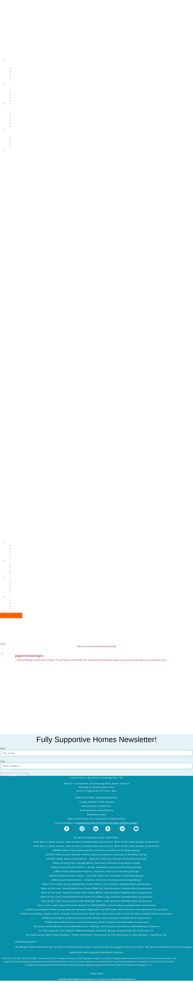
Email (2, 762)
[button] (96, 346)
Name (2, 749)
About (11, 60)
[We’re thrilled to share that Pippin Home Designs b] (169, 691)
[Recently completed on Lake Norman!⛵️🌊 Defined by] (72, 677)
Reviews (17, 144)
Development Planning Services (33, 97)
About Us (18, 68)
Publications (21, 147)
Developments (21, 123)
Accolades (19, 141)
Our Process (20, 91)
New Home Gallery (24, 112)
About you (19, 71)
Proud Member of (96, 823)
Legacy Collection (25, 126)
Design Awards (22, 138)
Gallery (12, 103)
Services (12, 83)
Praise (11, 129)
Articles (18, 74)
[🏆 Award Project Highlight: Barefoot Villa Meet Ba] (23, 702)
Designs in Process (25, 118)
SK (134, 979)
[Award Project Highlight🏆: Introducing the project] (121, 684)
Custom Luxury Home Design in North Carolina (44, 100)
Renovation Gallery (25, 115)
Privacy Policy (96, 973)
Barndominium (21, 121)
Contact (12, 150)
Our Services (21, 94)
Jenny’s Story (21, 77)
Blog (15, 80)
